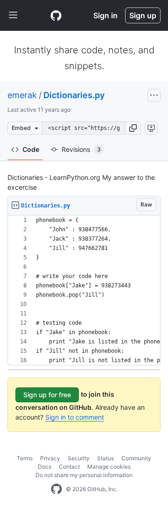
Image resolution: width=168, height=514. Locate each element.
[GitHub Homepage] (56, 489)
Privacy (50, 458)
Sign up (142, 15)
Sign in (105, 15)
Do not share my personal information (84, 474)
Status (105, 458)
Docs (44, 466)
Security (79, 458)
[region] (84, 290)
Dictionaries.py (74, 95)
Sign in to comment (74, 417)
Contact (69, 466)
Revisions (81, 149)
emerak (22, 95)
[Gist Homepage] (56, 15)
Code (30, 149)
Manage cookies (109, 466)
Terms (25, 458)
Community (136, 458)
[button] (133, 128)
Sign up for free (47, 395)
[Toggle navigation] (13, 15)
